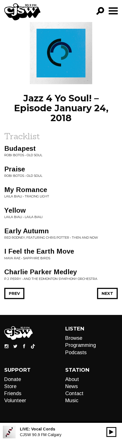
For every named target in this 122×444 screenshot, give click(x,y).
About (72, 379)
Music (71, 400)
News (71, 386)
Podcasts (76, 352)
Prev (14, 293)
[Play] (111, 432)
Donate (12, 379)
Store (10, 386)
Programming (80, 345)
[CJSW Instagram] (6, 346)
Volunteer (15, 400)
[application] (111, 432)
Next (107, 293)
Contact (74, 393)
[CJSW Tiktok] (33, 346)
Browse (73, 338)
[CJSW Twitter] (15, 346)
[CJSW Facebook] (24, 346)
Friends (12, 393)
